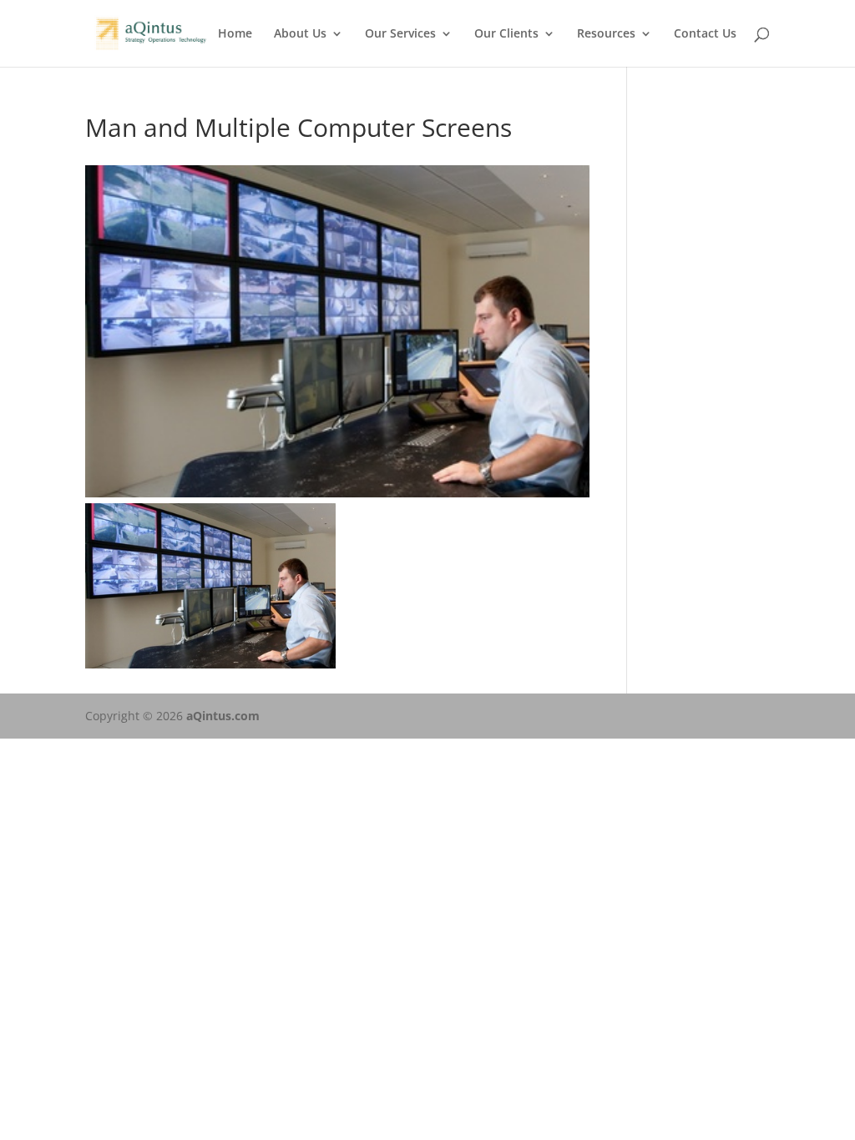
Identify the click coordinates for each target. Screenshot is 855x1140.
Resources (606, 34)
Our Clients (506, 34)
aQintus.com (223, 716)
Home (235, 34)
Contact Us (705, 34)
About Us (300, 34)
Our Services (400, 34)
